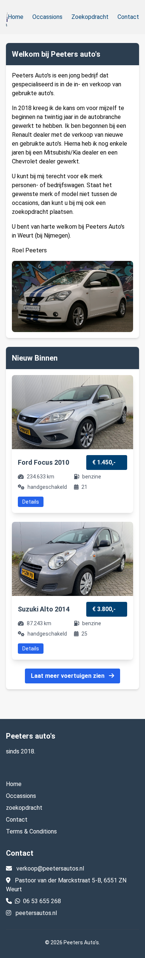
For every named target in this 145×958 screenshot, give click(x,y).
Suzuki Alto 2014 (44, 609)
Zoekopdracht (90, 16)
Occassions (47, 16)
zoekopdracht (24, 807)
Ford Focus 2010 (43, 462)
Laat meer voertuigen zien (68, 675)
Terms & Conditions (31, 831)
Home (15, 16)
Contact (128, 16)
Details (30, 502)
